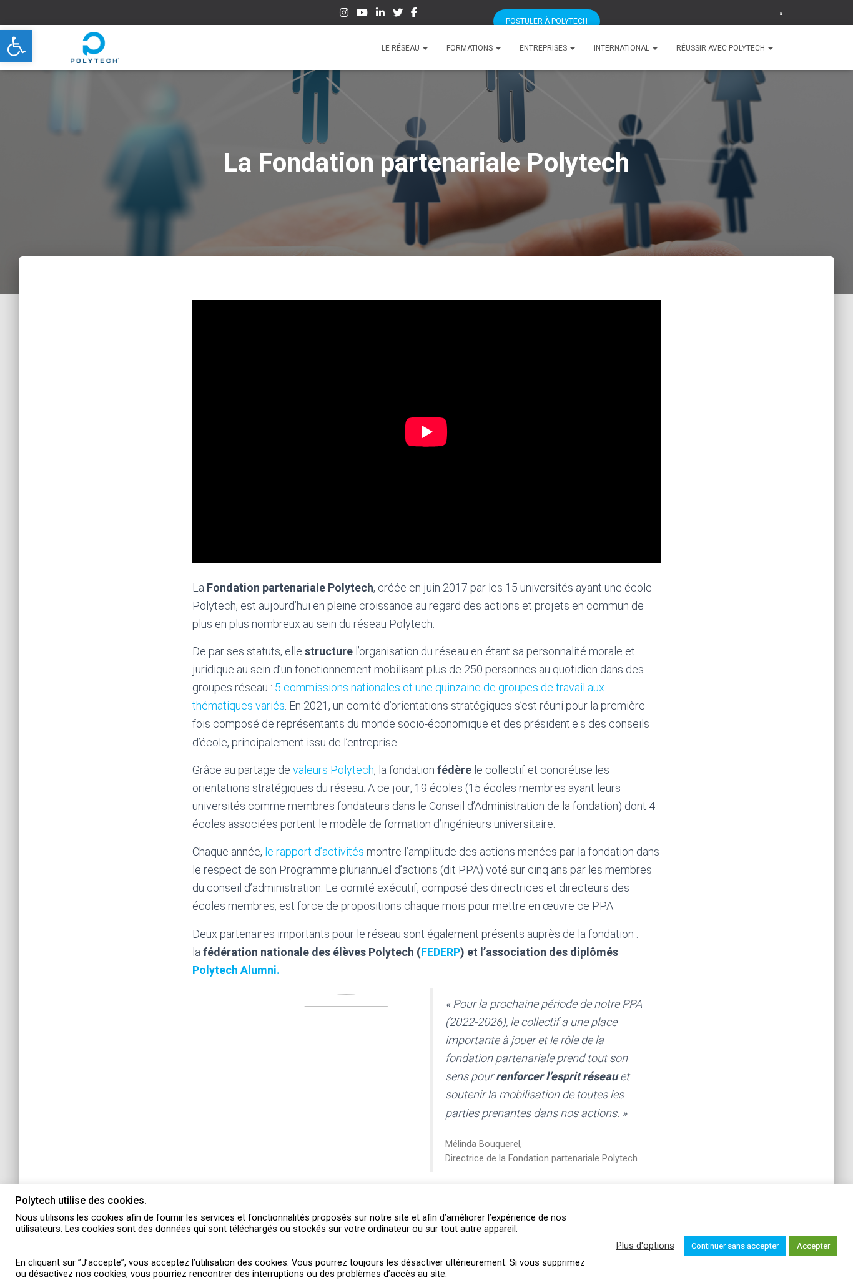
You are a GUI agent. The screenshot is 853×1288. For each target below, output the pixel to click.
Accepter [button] (813, 1246)
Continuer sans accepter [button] (735, 1246)
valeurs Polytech (333, 769)
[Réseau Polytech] (95, 47)
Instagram (344, 14)
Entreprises (544, 48)
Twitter (398, 14)
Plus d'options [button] (645, 1245)
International (622, 48)
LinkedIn (380, 14)
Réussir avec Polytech (721, 48)
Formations (470, 48)
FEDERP (440, 952)
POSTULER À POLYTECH (547, 21)
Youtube (362, 14)
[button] (16, 46)
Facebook (414, 14)
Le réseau (402, 48)
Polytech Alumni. (236, 970)
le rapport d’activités (314, 851)
